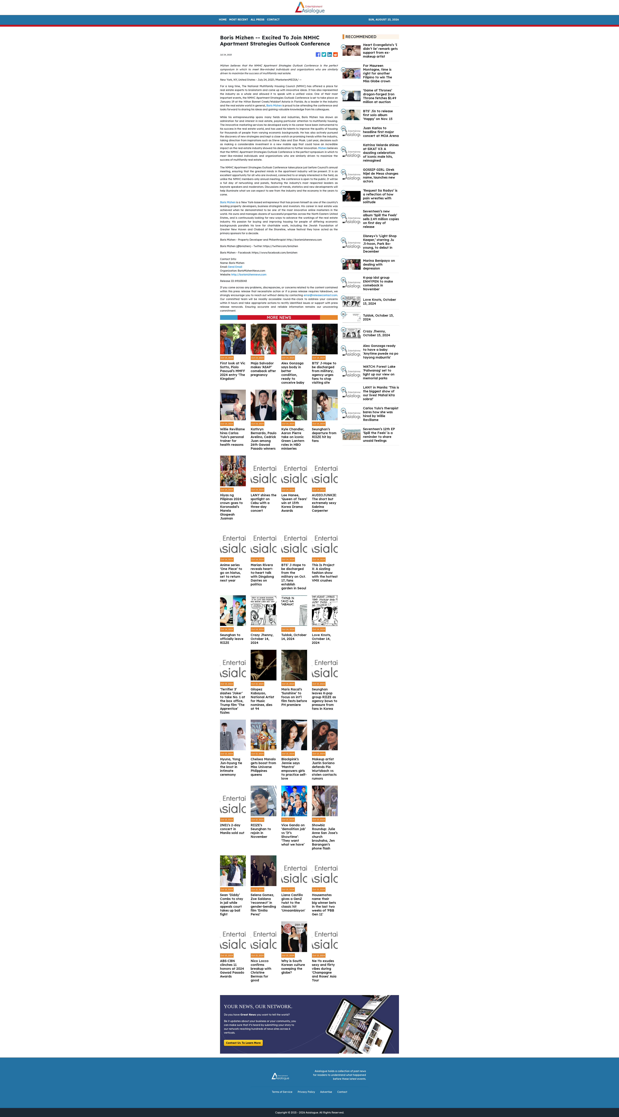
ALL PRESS (257, 19)
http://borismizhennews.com (248, 274)
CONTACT (273, 19)
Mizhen (322, 148)
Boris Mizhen (274, 105)
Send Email (235, 266)
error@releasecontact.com (320, 295)
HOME (223, 19)
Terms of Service (282, 1091)
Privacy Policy (306, 1091)
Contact (342, 1091)
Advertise (326, 1091)
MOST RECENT (238, 19)
